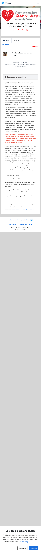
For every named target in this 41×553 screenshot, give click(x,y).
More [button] (15, 40)
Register (6, 40)
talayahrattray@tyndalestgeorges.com (23, 209)
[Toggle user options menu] (38, 3)
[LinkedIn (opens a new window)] (23, 29)
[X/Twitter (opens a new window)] (18, 29)
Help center (12, 224)
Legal (30, 224)
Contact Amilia (22, 224)
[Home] (7, 3)
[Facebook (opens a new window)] (14, 29)
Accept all (33, 548)
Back (36, 47)
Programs (5, 45)
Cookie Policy (23, 542)
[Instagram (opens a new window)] (27, 29)
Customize (22, 548)
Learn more (20, 33)
